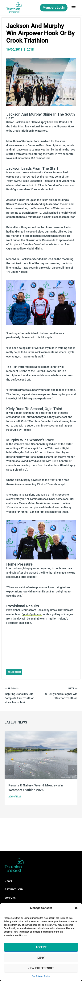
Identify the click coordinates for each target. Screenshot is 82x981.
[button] (76, 908)
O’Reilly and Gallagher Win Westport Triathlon (61, 693)
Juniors (10, 897)
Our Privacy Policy (41, 976)
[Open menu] (73, 7)
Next (72, 770)
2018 (30, 49)
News (8, 881)
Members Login (54, 7)
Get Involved (14, 889)
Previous (9, 770)
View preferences (41, 968)
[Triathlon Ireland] (14, 8)
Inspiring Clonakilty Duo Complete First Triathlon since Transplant (19, 695)
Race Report (14, 672)
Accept (41, 947)
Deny (41, 957)
